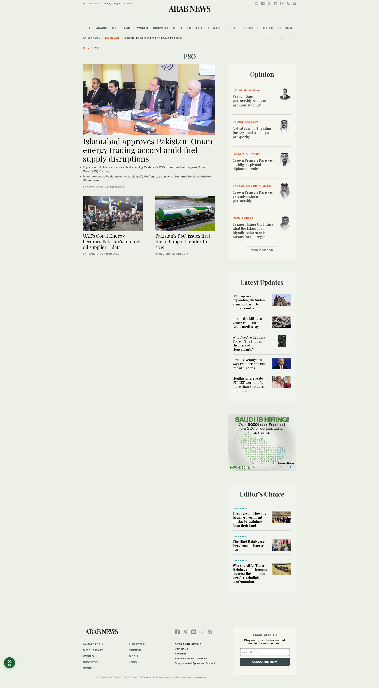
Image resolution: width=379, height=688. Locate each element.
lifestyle (137, 644)
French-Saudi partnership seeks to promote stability (249, 100)
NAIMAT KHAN (95, 186)
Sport (230, 28)
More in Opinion (262, 249)
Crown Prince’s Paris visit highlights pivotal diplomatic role (254, 164)
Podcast (285, 28)
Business (160, 28)
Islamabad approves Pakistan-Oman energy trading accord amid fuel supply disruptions (148, 150)
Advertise (180, 653)
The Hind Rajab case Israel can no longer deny (249, 545)
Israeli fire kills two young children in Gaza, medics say (153, 37)
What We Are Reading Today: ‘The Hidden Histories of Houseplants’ (249, 343)
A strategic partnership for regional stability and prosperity (253, 132)
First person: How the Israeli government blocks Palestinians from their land (249, 519)
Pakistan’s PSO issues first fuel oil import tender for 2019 (182, 241)
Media (177, 28)
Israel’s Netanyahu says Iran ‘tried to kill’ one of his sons (249, 364)
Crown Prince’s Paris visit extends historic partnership (254, 196)
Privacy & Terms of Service (191, 658)
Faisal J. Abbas (243, 217)
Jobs (133, 662)
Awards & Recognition (188, 643)
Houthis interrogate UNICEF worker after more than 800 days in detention (250, 384)
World (142, 28)
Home (86, 48)
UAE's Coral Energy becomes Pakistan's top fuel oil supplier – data (112, 241)
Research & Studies (256, 28)
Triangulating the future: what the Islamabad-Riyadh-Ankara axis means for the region (254, 230)
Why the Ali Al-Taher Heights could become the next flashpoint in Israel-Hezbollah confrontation (250, 573)
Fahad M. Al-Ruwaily (246, 153)
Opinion (214, 28)
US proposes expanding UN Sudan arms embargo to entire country (249, 302)
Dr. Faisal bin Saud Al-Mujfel (252, 185)
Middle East (122, 28)
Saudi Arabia (96, 28)
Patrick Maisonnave (246, 89)
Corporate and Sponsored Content (195, 663)
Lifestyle (195, 28)
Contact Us (181, 648)
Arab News (93, 3)
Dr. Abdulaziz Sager (246, 121)
